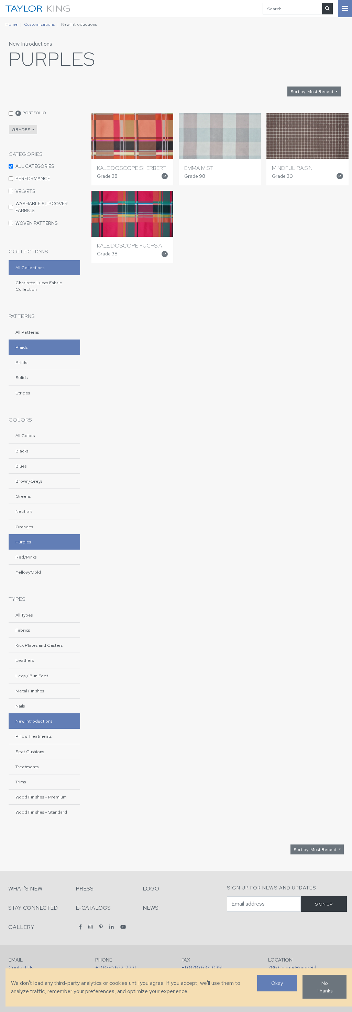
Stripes (22, 393)
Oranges (24, 527)
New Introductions (30, 43)
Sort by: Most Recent (312, 91)
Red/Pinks (25, 557)
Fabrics (22, 630)
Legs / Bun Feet (31, 676)
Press (85, 888)
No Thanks (324, 987)
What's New (25, 888)
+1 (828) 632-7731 (115, 967)
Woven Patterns (36, 223)
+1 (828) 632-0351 (202, 967)
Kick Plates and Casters (39, 645)
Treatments (26, 767)
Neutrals (23, 511)
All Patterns (27, 332)
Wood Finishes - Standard (41, 812)
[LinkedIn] (111, 926)
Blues (20, 466)
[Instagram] (90, 926)
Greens (23, 496)
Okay (277, 983)
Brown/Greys (28, 481)
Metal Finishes (29, 691)
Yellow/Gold (28, 572)
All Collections (29, 268)
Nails (20, 706)
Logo (151, 888)
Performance (32, 178)
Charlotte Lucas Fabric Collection (38, 286)
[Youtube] (123, 926)
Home (12, 24)
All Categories (34, 166)
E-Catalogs (93, 907)
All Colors (25, 435)
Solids (21, 377)
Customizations (39, 24)
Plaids (21, 347)
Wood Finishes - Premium (41, 797)
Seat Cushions (29, 752)
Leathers (24, 660)
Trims (20, 782)
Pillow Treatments (33, 736)
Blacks (21, 451)
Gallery (21, 927)
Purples (23, 542)
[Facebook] (80, 926)
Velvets (25, 191)
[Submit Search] (327, 8)
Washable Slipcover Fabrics (41, 207)
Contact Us (21, 967)
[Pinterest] (101, 926)
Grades (21, 130)
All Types (24, 615)
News (150, 907)
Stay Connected (33, 907)
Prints (21, 362)
